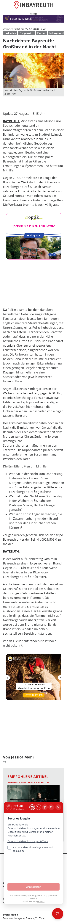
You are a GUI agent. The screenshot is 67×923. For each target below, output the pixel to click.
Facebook (8, 918)
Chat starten (33, 886)
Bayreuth (27, 33)
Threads (30, 918)
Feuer (41, 33)
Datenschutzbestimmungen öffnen (27, 841)
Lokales (10, 33)
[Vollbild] (51, 807)
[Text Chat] (32, 807)
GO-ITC (40, 901)
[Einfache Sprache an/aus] (45, 807)
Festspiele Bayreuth (35, 782)
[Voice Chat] (38, 807)
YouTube (39, 918)
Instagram (19, 918)
